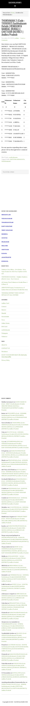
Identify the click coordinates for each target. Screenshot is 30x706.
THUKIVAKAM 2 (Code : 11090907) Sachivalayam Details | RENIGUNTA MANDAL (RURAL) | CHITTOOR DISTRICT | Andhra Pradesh (14, 27)
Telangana (5, 333)
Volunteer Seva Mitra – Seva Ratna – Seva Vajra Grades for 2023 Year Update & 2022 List (14, 271)
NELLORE (5, 245)
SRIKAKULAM (6, 214)
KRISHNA (5, 234)
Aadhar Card (5, 303)
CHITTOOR (13, 159)
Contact (4, 306)
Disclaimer (5, 351)
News (3, 320)
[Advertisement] (15, 192)
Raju (3, 441)
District (4, 310)
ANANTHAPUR (6, 257)
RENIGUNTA (21, 159)
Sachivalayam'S (15, 2)
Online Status (5, 323)
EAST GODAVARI (7, 226)
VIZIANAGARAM (7, 218)
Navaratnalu (5, 316)
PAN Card (4, 326)
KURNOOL (5, 261)
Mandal (4, 313)
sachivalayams (13, 157)
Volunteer (4, 336)
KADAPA (4, 253)
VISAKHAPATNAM (7, 222)
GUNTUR (4, 238)
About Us (4, 345)
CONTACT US (6, 348)
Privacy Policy (6, 360)
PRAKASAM (5, 242)
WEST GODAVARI (7, 230)
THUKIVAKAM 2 (6, 161)
